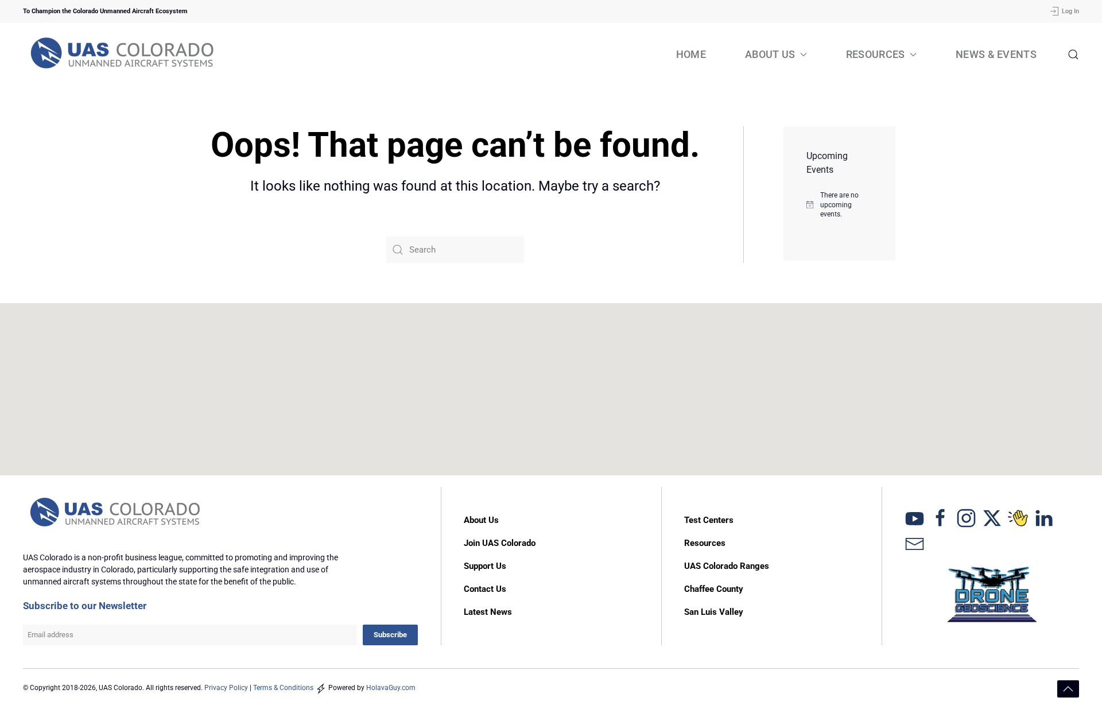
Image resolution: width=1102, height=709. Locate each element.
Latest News (488, 612)
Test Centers (709, 520)
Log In (1070, 11)
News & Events (996, 54)
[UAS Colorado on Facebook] (940, 518)
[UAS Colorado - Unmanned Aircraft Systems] (116, 512)
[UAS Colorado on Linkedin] (1044, 518)
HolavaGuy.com (391, 688)
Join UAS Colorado (500, 543)
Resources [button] (875, 54)
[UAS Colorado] (915, 518)
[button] (1073, 54)
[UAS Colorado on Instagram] (966, 518)
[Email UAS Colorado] (915, 543)
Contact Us (485, 589)
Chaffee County (713, 589)
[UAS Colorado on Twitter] (992, 518)
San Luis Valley (713, 612)
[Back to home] (123, 54)
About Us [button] (770, 54)
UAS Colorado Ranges (726, 566)
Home (691, 54)
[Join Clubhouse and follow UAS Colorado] (1018, 518)
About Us (481, 520)
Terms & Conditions (283, 688)
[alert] (839, 205)
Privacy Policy (226, 688)
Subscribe (390, 634)
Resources (704, 543)
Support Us (485, 566)
